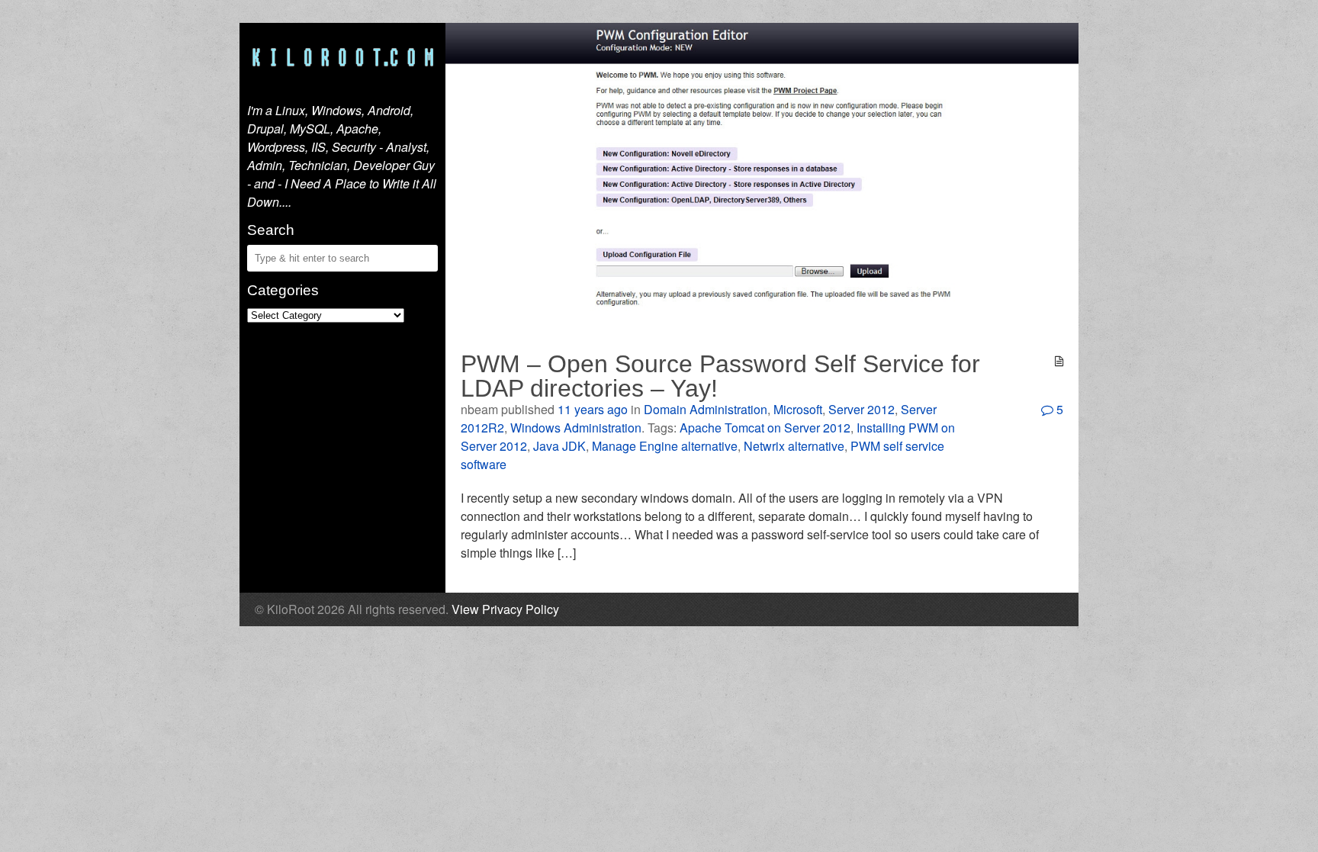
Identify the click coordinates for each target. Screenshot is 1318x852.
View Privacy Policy (505, 609)
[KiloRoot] (342, 58)
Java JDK (559, 446)
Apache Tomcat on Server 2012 (765, 427)
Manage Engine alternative (665, 446)
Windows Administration (575, 427)
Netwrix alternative (794, 446)
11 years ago (593, 409)
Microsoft (797, 409)
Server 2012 (861, 409)
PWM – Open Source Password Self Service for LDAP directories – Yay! (720, 376)
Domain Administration (705, 409)
